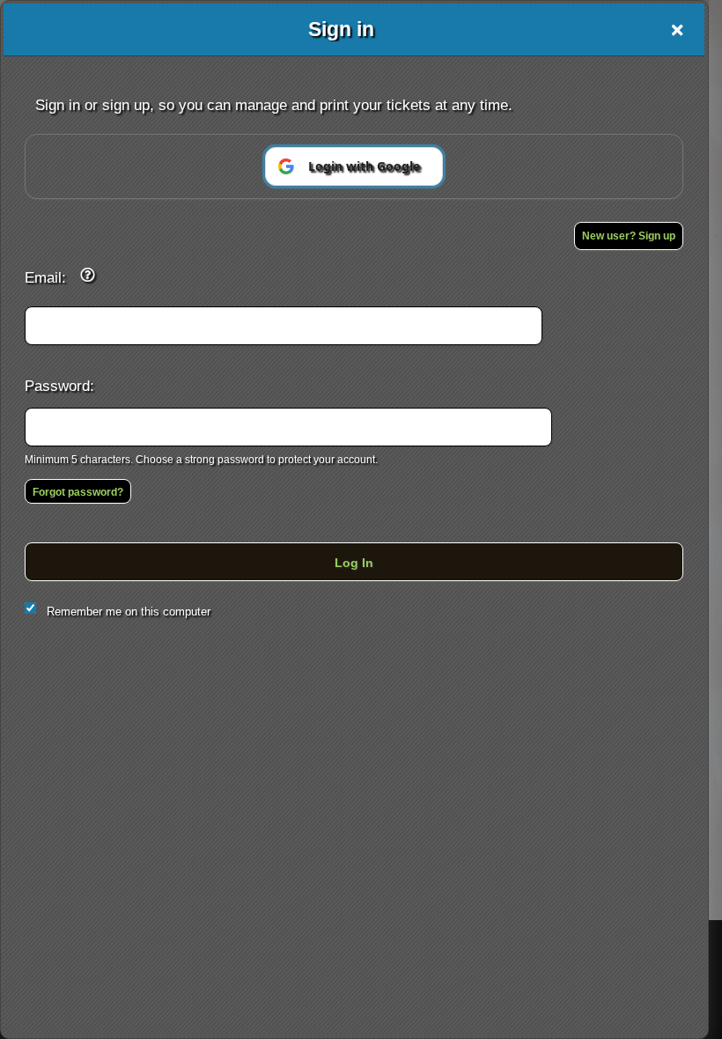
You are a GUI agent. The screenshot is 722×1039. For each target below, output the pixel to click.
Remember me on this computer (128, 611)
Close (677, 30)
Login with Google (364, 166)
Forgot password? (78, 492)
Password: (59, 386)
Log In (354, 563)
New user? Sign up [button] (628, 236)
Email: (45, 277)
